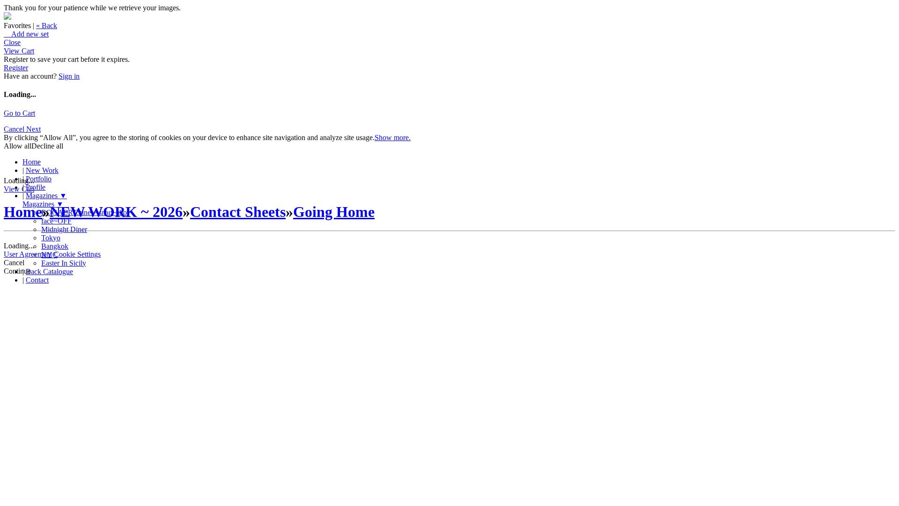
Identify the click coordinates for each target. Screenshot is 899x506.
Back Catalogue (49, 271)
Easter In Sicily (63, 263)
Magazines (46, 196)
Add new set (26, 34)
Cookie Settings (77, 254)
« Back (46, 26)
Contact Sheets (238, 211)
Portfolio (39, 179)
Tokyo (50, 238)
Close (12, 42)
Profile (35, 187)
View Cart (19, 51)
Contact (37, 280)
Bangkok (54, 246)
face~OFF (56, 221)
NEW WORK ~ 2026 (116, 211)
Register (16, 68)
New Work (42, 170)
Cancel (15, 129)
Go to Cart (19, 113)
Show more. (393, 137)
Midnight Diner (64, 229)
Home (31, 162)
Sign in (69, 76)
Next (33, 129)
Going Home (334, 211)
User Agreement (28, 254)
